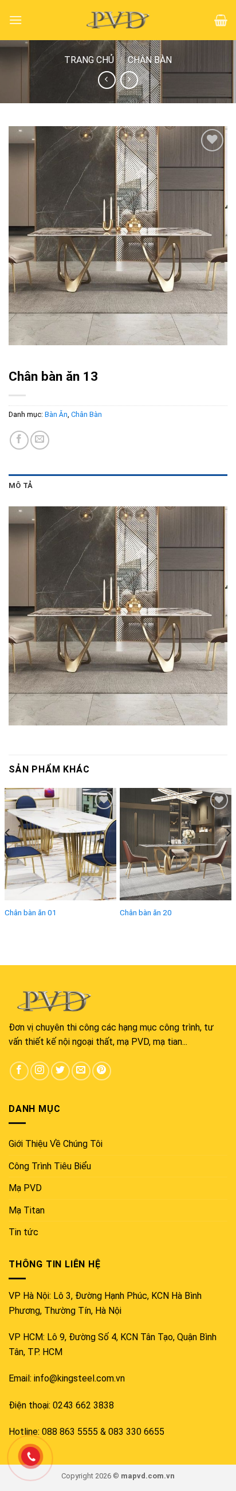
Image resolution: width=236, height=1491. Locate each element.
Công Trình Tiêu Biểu (50, 1166)
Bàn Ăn (56, 414)
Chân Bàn (150, 59)
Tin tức (23, 1232)
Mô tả (21, 485)
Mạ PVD (25, 1187)
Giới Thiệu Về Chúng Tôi (56, 1143)
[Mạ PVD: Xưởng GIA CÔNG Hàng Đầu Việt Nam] (118, 20)
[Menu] (15, 20)
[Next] (228, 855)
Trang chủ (89, 59)
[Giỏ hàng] (220, 20)
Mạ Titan (27, 1210)
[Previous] (8, 855)
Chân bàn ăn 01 (31, 912)
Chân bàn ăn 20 (146, 912)
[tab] (118, 485)
